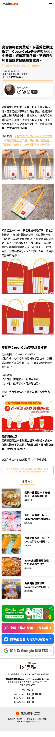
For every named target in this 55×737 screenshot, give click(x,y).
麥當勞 (6, 65)
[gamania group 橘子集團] (27, 713)
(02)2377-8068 (30, 679)
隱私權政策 (25, 674)
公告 (8, 674)
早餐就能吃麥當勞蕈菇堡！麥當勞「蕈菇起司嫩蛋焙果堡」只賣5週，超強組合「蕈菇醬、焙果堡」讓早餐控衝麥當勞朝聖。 (27, 140)
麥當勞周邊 (34, 65)
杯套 (24, 65)
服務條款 (15, 674)
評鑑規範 (36, 674)
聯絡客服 (45, 674)
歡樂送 (15, 65)
